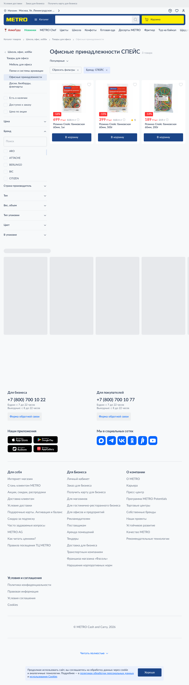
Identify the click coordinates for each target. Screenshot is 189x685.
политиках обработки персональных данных (107, 673)
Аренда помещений (80, 532)
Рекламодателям (78, 518)
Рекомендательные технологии (147, 538)
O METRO (133, 478)
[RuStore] (20, 448)
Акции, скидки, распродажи (27, 492)
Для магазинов (77, 498)
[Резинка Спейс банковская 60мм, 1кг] (71, 98)
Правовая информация (23, 591)
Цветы (64, 30)
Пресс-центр (135, 492)
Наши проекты (136, 518)
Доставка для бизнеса (82, 545)
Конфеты (91, 30)
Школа (76, 30)
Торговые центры (138, 505)
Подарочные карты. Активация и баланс (35, 512)
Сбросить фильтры (63, 70)
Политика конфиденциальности (29, 584)
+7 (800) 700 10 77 (116, 400)
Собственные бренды (141, 512)
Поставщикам (76, 525)
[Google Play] (45, 439)
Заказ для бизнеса (35, 3)
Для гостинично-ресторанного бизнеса (93, 505)
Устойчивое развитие (140, 525)
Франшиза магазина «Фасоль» (87, 558)
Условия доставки (13, 3)
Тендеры (73, 538)
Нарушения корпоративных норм (89, 565)
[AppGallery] (45, 448)
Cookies (13, 604)
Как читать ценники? (22, 538)
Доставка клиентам (21, 498)
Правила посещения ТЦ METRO (29, 545)
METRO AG (15, 532)
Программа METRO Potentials (146, 498)
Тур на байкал (167, 30)
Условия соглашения (21, 598)
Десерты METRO (130, 30)
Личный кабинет (78, 478)
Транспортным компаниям (85, 552)
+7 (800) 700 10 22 (27, 400)
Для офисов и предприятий (85, 512)
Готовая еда (107, 30)
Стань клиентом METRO (24, 485)
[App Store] (20, 439)
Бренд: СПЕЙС (95, 70)
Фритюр (149, 30)
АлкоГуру (14, 30)
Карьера (132, 485)
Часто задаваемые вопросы (26, 525)
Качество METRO (138, 532)
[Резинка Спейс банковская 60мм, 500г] (117, 98)
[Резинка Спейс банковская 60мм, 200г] (163, 98)
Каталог (44, 19)
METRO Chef (48, 30)
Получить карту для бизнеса (62, 3)
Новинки (30, 30)
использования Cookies (43, 676)
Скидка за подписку (21, 518)
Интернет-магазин (20, 478)
